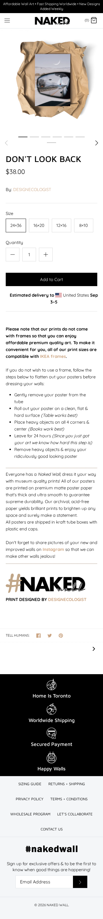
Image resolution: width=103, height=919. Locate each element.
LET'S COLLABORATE (75, 814)
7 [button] (51, 142)
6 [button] (80, 136)
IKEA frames (53, 356)
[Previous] (6, 143)
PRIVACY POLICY (29, 799)
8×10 (83, 225)
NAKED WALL (57, 905)
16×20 (38, 225)
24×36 (15, 225)
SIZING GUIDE (29, 783)
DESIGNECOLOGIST (32, 189)
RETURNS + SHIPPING (66, 783)
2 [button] (34, 136)
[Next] (96, 143)
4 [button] (57, 136)
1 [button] (23, 136)
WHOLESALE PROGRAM (30, 814)
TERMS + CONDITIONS (69, 799)
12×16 (61, 225)
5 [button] (68, 136)
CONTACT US (52, 829)
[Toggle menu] (7, 20)
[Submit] (80, 882)
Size (9, 213)
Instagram (53, 549)
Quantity (14, 242)
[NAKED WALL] (51, 20)
